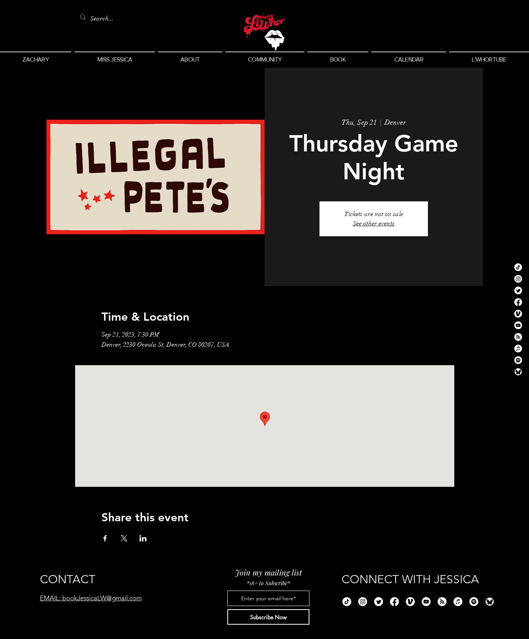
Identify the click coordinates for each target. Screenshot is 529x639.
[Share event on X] (124, 538)
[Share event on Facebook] (105, 538)
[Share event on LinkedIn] (143, 538)
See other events (374, 223)
